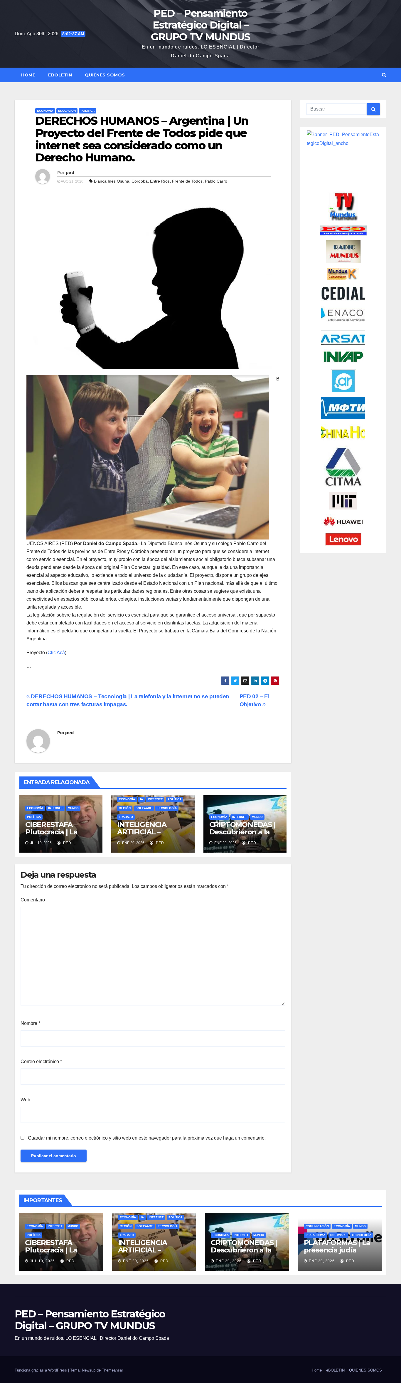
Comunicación (317, 1226)
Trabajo (126, 817)
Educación (67, 110)
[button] (384, 74)
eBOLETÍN (60, 75)
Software (144, 808)
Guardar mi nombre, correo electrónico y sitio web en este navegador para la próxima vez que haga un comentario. (147, 1137)
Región (125, 808)
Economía (45, 110)
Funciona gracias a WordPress (41, 1370)
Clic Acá (56, 652)
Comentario (33, 899)
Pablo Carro (216, 181)
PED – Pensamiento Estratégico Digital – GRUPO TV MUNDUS (200, 25)
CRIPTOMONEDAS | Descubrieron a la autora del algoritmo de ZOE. (244, 835)
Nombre (30, 1023)
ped (70, 172)
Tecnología (167, 808)
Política (88, 110)
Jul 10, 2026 (42, 1261)
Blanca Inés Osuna (111, 181)
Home (28, 75)
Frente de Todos (187, 181)
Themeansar (112, 1370)
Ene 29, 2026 (136, 1261)
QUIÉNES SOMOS (105, 75)
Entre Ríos (160, 181)
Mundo (73, 808)
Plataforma (315, 1235)
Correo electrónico (41, 1061)
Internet (55, 808)
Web (25, 1099)
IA (141, 799)
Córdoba (140, 181)
